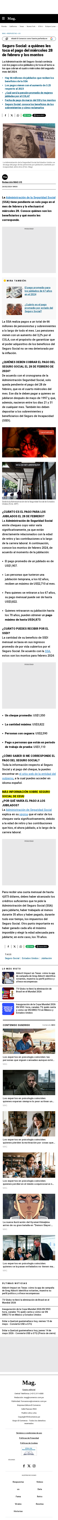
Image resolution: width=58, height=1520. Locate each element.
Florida (4, 26)
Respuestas (18, 1482)
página (23, 814)
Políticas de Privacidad (29, 1438)
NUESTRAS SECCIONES (29, 1475)
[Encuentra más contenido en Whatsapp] (18, 115)
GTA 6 (40, 26)
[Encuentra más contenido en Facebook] (5, 115)
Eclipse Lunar (50, 26)
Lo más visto (11, 969)
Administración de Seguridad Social (29, 809)
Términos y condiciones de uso (29, 1433)
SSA (47, 651)
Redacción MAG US (12, 182)
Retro (39, 1496)
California (13, 26)
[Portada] (29, 1387)
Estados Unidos (30, 958)
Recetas (40, 1504)
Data (40, 1489)
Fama (18, 1496)
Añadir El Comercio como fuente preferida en (29, 39)
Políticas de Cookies (29, 1443)
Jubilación (46, 958)
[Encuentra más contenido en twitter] (11, 115)
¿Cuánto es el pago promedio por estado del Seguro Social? (39, 308)
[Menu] (4, 18)
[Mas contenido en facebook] (23, 1465)
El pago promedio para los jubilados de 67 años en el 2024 (38, 291)
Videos (39, 1482)
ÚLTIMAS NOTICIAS (14, 1283)
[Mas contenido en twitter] (29, 1465)
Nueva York (31, 26)
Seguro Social (12, 958)
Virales (18, 1504)
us (18, 1489)
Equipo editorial (29, 1390)
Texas (22, 26)
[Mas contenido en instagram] (34, 1465)
